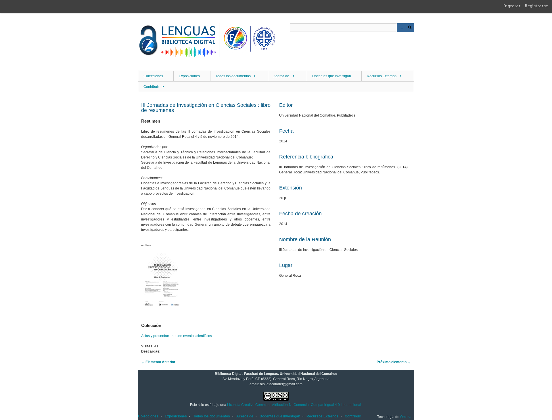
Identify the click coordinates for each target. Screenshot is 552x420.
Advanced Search (401, 27)
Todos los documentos (233, 76)
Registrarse (536, 5)
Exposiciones (189, 76)
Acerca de (281, 76)
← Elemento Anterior (158, 362)
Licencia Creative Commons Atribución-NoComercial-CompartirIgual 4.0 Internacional (294, 405)
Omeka (405, 417)
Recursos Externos (381, 76)
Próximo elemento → (394, 362)
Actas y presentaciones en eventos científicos (176, 336)
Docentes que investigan (331, 76)
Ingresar (512, 5)
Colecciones (153, 76)
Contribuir (151, 87)
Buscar (409, 27)
